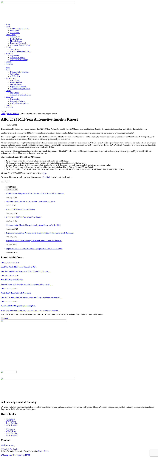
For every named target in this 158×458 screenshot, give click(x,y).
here (44, 173)
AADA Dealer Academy (19, 60)
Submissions (14, 31)
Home (8, 24)
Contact (8, 62)
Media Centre (10, 35)
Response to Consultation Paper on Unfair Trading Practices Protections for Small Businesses (40, 233)
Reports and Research (18, 43)
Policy (8, 26)
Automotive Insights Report (20, 45)
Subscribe (9, 64)
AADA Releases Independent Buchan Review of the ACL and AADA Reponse (35, 194)
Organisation (15, 56)
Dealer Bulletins (16, 39)
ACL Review (15, 33)
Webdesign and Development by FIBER (16, 455)
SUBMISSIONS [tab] (11, 189)
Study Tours (14, 49)
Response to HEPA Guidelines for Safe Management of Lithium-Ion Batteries (34, 249)
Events (8, 47)
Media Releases (16, 41)
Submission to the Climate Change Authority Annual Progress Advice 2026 (33, 225)
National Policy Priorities (19, 28)
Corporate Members (17, 58)
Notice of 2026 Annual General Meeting (20, 209)
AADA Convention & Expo (20, 51)
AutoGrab (46, 177)
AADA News (15, 37)
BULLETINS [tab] (10, 187)
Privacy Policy (43, 451)
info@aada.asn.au (7, 445)
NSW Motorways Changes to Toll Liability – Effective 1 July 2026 (30, 201)
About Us (9, 53)
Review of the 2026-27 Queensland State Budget (23, 217)
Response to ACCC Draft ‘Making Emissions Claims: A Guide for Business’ (34, 241)
